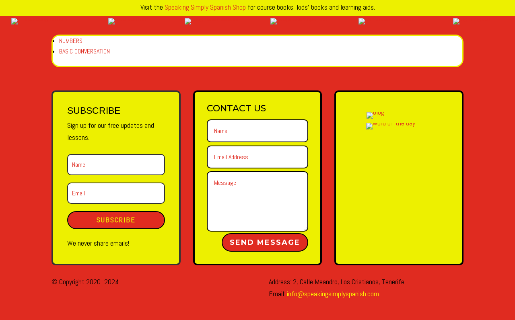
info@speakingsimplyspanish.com (333, 293)
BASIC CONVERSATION (84, 51)
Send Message (265, 242)
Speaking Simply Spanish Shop (205, 7)
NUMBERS (70, 41)
